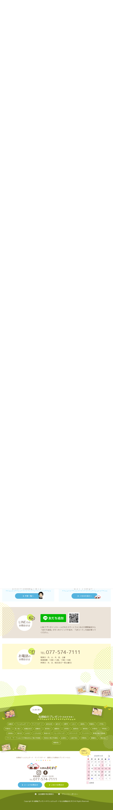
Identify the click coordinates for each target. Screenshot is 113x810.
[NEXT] (109, 755)
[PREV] (89, 755)
